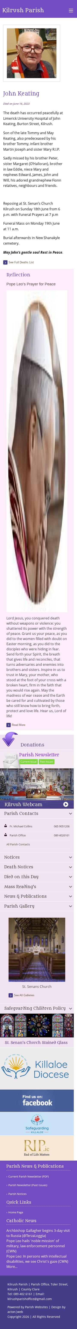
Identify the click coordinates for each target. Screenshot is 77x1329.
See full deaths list (21, 262)
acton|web (15, 1312)
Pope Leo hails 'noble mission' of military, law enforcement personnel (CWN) (35, 1245)
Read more (18, 725)
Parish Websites (36, 1307)
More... (12, 1266)
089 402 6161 (22, 1294)
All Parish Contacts (18, 844)
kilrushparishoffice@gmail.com (29, 1299)
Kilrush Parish (23, 10)
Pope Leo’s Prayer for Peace (31, 284)
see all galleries (24, 995)
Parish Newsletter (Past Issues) (27, 1185)
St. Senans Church (37, 986)
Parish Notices (17, 1194)
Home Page (15, 1212)
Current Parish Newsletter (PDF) (28, 1176)
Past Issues (46, 761)
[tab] (37, 814)
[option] (37, 953)
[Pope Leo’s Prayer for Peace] (36, 609)
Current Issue (29, 761)
